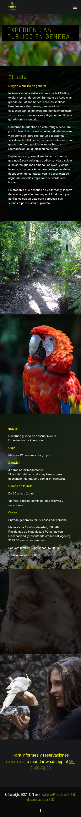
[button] (75, 7)
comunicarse (16, 761)
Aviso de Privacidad (54, 794)
